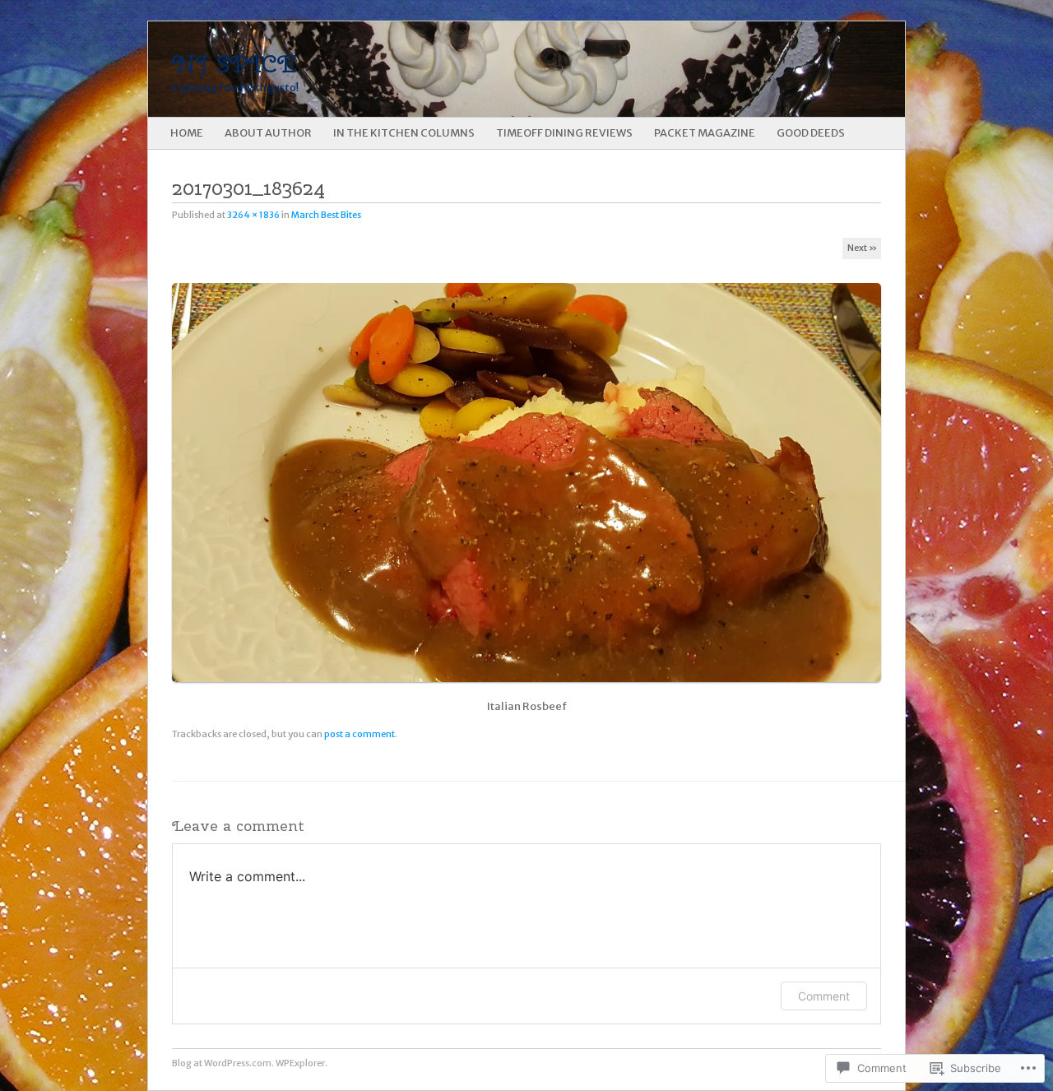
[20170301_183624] (532, 689)
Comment (824, 996)
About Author (268, 133)
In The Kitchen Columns (404, 133)
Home (186, 133)
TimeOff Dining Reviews (564, 133)
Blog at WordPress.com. (223, 1063)
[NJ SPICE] (451, 69)
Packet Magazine (704, 133)
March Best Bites (326, 215)
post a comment (359, 734)
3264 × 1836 (253, 215)
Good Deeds (811, 133)
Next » (862, 247)
